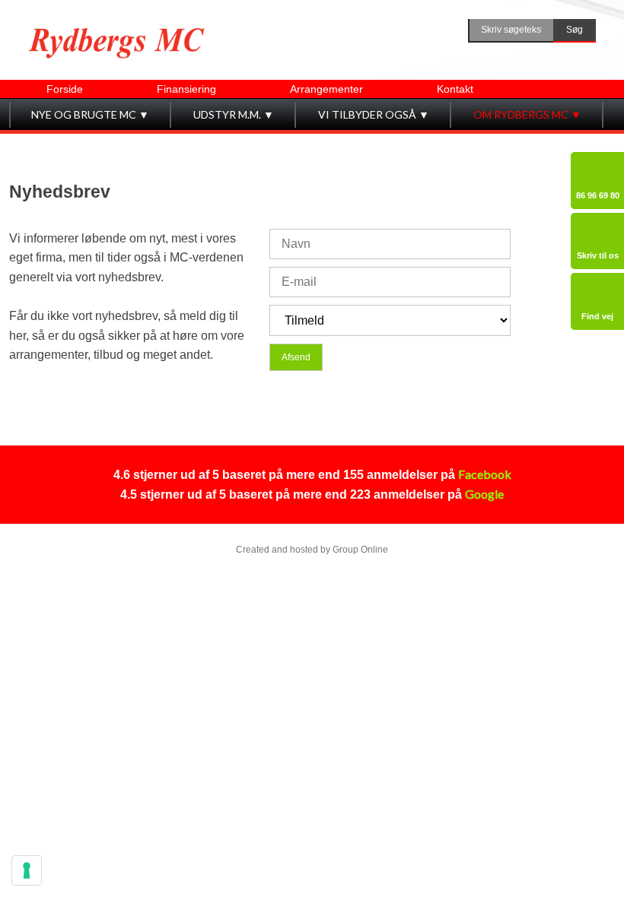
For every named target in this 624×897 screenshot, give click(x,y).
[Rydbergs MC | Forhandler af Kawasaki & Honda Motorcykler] (116, 43)
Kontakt (455, 89)
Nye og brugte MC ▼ (90, 114)
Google (484, 494)
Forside (64, 89)
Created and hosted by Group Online (312, 549)
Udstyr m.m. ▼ (233, 114)
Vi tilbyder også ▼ (373, 114)
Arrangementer (326, 89)
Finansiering (186, 89)
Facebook (484, 474)
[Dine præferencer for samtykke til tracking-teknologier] (26, 870)
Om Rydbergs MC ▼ (527, 114)
